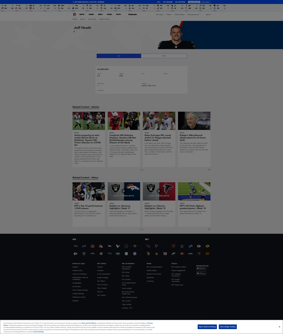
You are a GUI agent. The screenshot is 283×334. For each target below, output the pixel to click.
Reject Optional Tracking (207, 327)
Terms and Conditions (88, 323)
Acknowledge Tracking (228, 327)
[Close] (279, 326)
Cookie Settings (38, 332)
